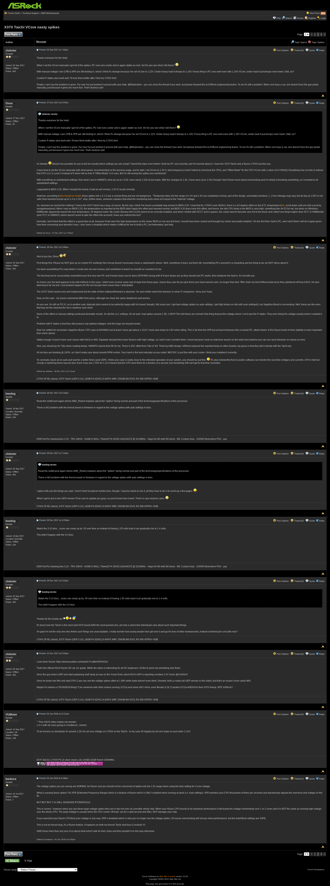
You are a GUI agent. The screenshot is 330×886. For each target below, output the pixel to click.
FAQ (279, 18)
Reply (321, 50)
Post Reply (11, 34)
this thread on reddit (70, 196)
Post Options (282, 50)
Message (41, 41)
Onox (10, 103)
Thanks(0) (299, 50)
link (283, 205)
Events (300, 18)
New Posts (315, 13)
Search (289, 18)
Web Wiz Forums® (167, 876)
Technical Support (30, 13)
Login (323, 18)
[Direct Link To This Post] (37, 50)
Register (312, 18)
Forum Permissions (316, 869)
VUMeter (12, 714)
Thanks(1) (299, 779)
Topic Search (300, 42)
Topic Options (317, 42)
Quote (312, 50)
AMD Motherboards (50, 13)
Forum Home (14, 13)
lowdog (11, 393)
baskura (11, 778)
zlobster (11, 50)
